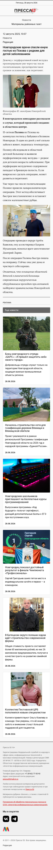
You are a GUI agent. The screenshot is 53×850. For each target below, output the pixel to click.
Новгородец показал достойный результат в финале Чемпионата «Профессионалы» (24, 570)
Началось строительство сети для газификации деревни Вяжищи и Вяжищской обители (25, 428)
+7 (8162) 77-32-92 (32, 774)
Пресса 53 (29, 789)
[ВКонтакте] (6, 819)
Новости (26, 20)
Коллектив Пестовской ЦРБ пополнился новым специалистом (25, 711)
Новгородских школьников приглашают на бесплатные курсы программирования (25, 499)
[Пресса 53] (26, 11)
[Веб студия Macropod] (26, 829)
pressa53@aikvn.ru (10, 779)
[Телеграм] (14, 819)
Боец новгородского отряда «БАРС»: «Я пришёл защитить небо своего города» (25, 356)
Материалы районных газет (27, 24)
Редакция (7, 845)
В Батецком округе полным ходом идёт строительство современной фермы (25, 638)
